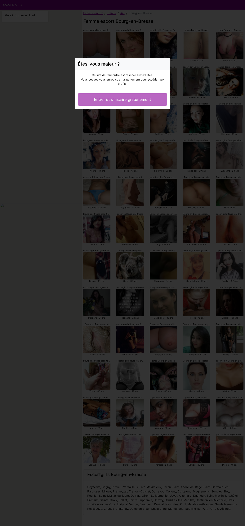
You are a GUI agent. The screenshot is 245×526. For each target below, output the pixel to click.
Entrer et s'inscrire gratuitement (122, 99)
